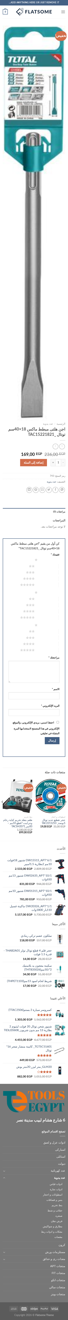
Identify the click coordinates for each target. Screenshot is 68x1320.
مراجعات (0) (59, 512)
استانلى (60, 1156)
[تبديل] (4, 1171)
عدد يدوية (48, 424)
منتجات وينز (58, 1294)
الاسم (55, 689)
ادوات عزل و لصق (54, 1142)
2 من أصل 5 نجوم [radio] (46, 566)
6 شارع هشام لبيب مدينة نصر (41, 1120)
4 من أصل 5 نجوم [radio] (46, 578)
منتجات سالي (57, 1287)
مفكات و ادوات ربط (51, 1231)
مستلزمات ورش (55, 1252)
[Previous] (65, 809)
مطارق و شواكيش (52, 1226)
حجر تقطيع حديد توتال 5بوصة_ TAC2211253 (53, 822)
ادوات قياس (56, 1184)
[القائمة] (63, 11)
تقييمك (55, 554)
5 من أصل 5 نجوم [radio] (46, 584)
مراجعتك (53, 657)
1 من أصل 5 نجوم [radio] (49, 559)
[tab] (34, 511)
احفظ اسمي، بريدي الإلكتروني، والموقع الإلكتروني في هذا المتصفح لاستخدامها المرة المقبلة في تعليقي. (36, 728)
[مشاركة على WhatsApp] (62, 490)
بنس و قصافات (54, 1200)
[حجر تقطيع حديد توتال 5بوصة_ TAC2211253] (50, 796)
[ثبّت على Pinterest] (36, 490)
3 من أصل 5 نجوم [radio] (46, 572)
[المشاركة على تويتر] (49, 490)
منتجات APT (57, 1266)
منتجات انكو (58, 1280)
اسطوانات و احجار (52, 1194)
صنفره (58, 1216)
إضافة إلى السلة (33, 462)
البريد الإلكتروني (50, 705)
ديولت (61, 1163)
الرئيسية (61, 424)
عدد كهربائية (58, 1170)
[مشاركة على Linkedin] (29, 490)
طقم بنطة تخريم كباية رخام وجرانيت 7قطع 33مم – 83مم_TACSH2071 (17, 823)
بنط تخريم (57, 1205)
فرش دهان (56, 1221)
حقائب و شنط (55, 1210)
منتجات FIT (58, 1273)
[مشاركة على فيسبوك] (55, 490)
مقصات (58, 1237)
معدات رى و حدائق (54, 1259)
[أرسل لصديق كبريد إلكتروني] (42, 490)
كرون (62, 1245)
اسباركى (60, 1149)
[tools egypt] (34, 12)
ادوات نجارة (56, 1189)
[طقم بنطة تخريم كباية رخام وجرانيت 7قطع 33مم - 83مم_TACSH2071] (17, 796)
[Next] (2, 809)
